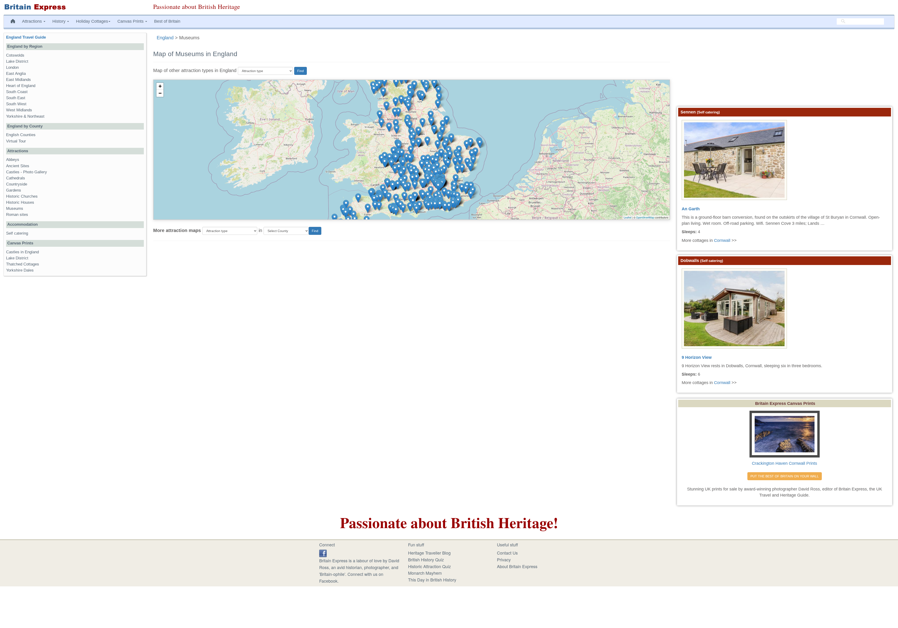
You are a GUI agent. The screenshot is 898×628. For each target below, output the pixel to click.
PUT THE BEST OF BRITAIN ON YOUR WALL (784, 476)
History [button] (59, 21)
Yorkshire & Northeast (25, 116)
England (165, 37)
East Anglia (16, 73)
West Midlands (19, 110)
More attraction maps (177, 230)
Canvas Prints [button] (131, 21)
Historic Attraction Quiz (429, 566)
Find (300, 71)
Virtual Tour (16, 141)
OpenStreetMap (645, 217)
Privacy (504, 559)
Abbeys (12, 159)
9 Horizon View (697, 357)
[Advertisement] (75, 352)
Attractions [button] (32, 21)
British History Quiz (426, 559)
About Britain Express (517, 566)
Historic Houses (20, 202)
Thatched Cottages (22, 264)
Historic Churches (22, 196)
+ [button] (160, 86)
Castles (12, 172)
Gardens (13, 190)
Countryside (16, 184)
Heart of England (20, 85)
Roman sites (17, 214)
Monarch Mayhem (425, 573)
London (12, 67)
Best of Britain (167, 21)
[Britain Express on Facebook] (323, 553)
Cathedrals (15, 178)
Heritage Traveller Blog (429, 553)
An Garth (691, 209)
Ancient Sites (17, 166)
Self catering (17, 233)
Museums (14, 208)
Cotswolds (15, 55)
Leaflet (627, 217)
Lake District (17, 61)
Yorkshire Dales (20, 270)
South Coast (17, 92)
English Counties (21, 135)
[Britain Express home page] (75, 7)
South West (16, 104)
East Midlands (18, 79)
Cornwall (722, 240)
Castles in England (22, 252)
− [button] (160, 93)
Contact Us (507, 553)
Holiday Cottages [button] (92, 21)
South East (15, 98)
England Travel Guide (26, 37)
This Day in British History (432, 580)
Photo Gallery (35, 172)
